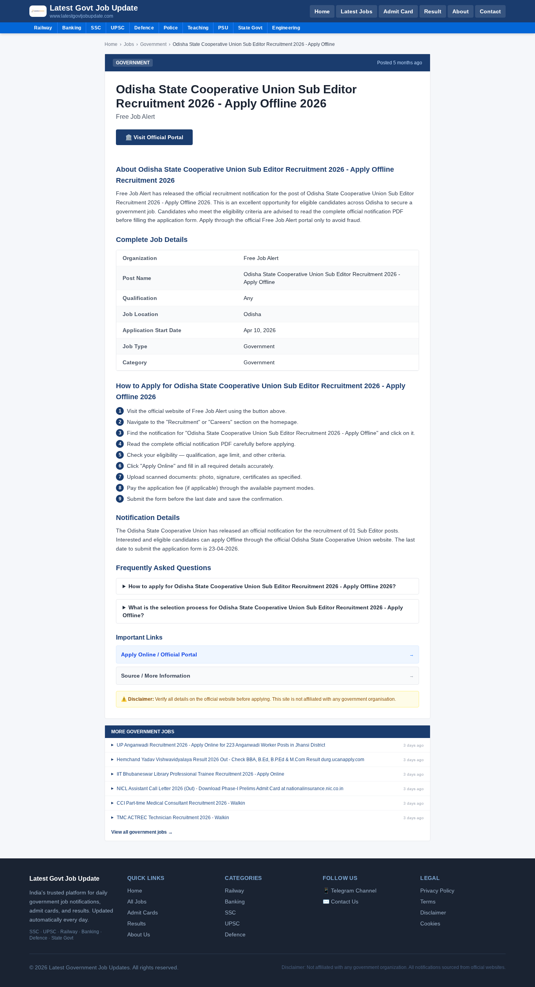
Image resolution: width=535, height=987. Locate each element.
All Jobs (136, 901)
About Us (138, 934)
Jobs (129, 44)
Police (171, 28)
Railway (43, 28)
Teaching (198, 28)
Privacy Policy (437, 890)
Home (322, 11)
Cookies (430, 923)
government (153, 44)
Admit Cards (142, 912)
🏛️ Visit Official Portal (154, 137)
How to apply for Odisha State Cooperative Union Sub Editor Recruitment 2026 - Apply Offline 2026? (262, 586)
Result (432, 11)
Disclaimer (433, 912)
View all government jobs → (142, 832)
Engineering (286, 28)
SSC (96, 28)
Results (136, 923)
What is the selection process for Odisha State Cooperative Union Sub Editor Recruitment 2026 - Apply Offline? (263, 611)
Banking (71, 28)
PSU (223, 28)
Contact (490, 11)
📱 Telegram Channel (349, 890)
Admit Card (398, 11)
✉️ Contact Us (340, 901)
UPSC (118, 28)
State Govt (250, 28)
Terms (428, 901)
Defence (144, 28)
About (460, 11)
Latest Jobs (356, 11)
